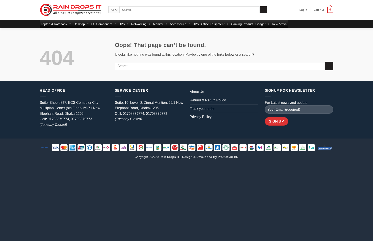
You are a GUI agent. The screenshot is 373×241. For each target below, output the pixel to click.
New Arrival (279, 24)
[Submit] (263, 10)
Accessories (178, 24)
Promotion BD (228, 157)
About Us (197, 92)
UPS (122, 24)
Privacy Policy (201, 117)
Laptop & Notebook (54, 24)
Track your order (202, 108)
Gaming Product (242, 24)
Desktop (79, 24)
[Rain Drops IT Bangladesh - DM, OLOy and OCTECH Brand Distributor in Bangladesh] (71, 10)
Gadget (260, 24)
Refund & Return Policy (208, 100)
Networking (139, 24)
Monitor (158, 24)
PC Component (101, 24)
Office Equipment (212, 24)
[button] (303, 10)
